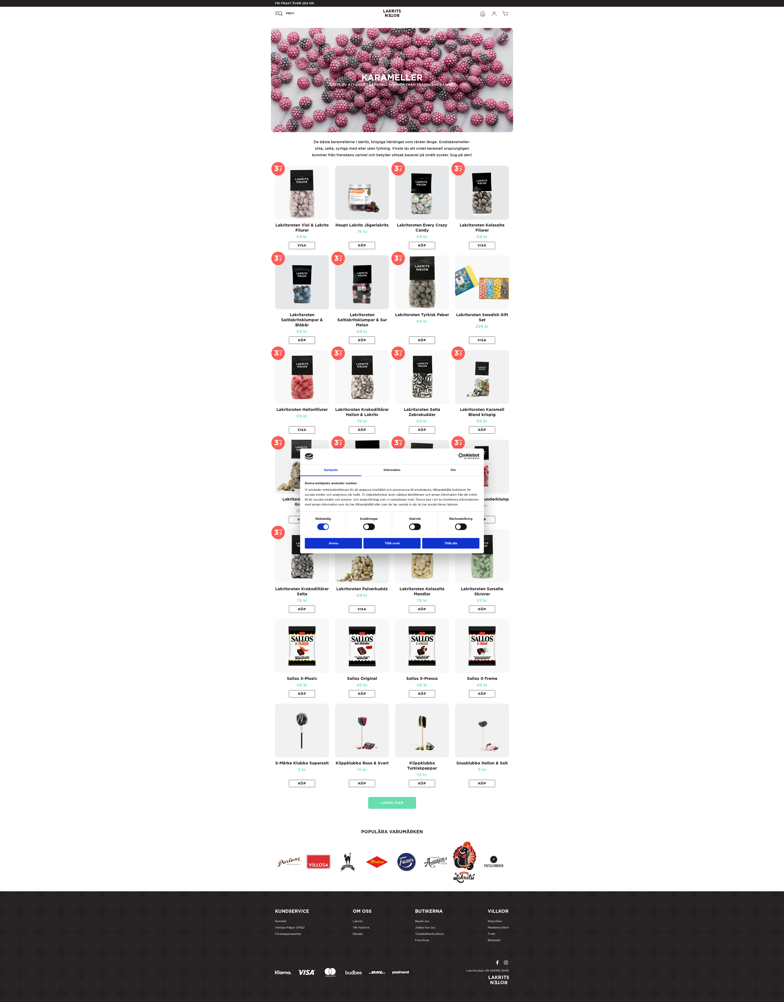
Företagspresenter (288, 934)
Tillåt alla (450, 543)
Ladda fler (392, 803)
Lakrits (358, 921)
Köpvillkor (495, 921)
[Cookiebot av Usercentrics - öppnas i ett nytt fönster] (461, 456)
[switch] (369, 526)
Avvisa (333, 543)
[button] (362, 245)
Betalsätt (494, 940)
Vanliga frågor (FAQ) (290, 927)
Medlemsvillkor (498, 927)
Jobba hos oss (425, 927)
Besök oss (422, 921)
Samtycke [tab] (331, 470)
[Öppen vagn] (505, 13)
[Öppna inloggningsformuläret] (494, 13)
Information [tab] (392, 470)
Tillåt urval (392, 543)
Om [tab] (453, 470)
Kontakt (280, 921)
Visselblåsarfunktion (429, 934)
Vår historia (361, 927)
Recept (358, 934)
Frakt (491, 934)
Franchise (422, 940)
